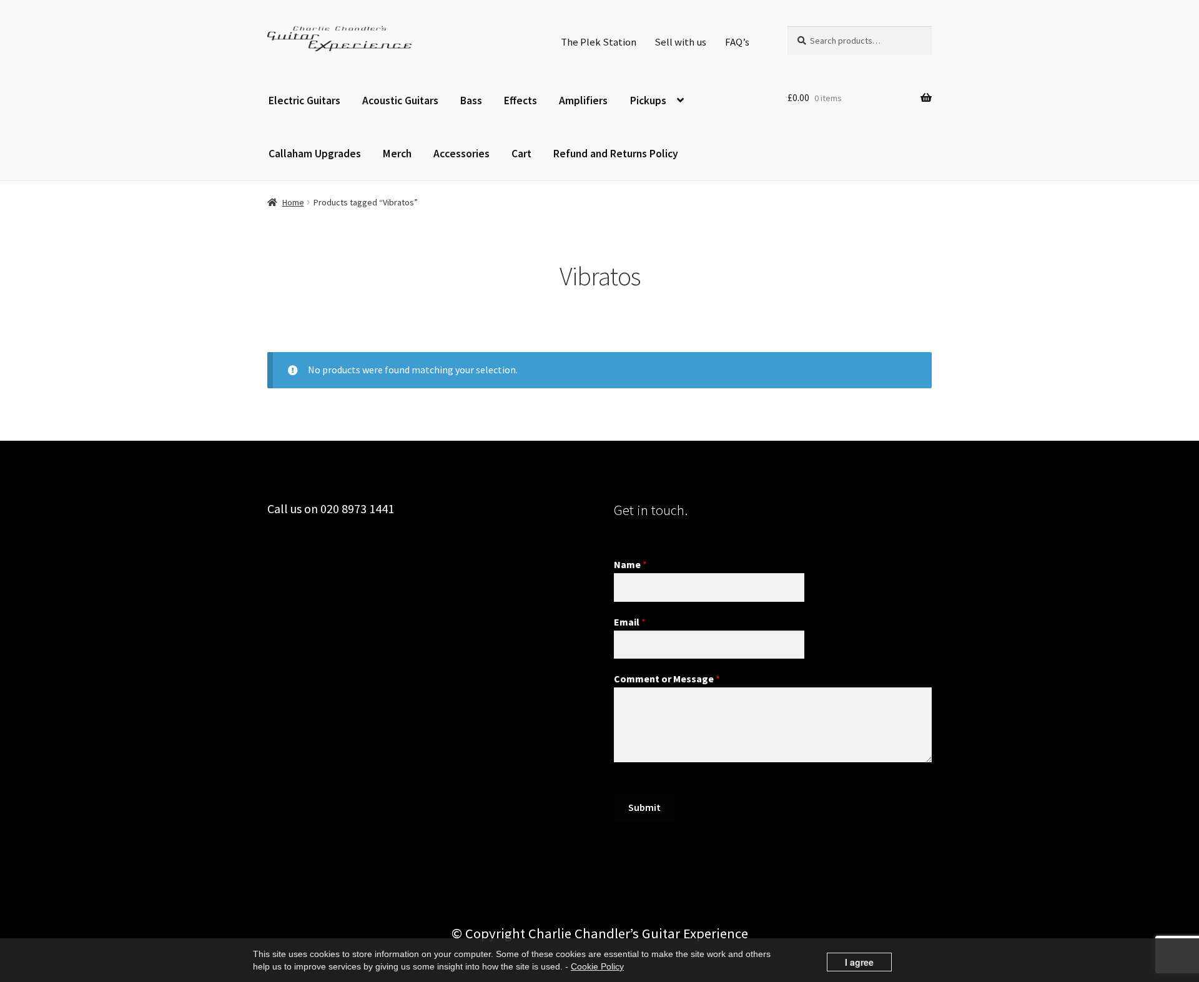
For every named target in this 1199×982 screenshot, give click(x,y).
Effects (520, 100)
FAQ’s (737, 42)
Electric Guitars (304, 100)
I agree (859, 962)
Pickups (648, 100)
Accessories (461, 153)
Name (630, 564)
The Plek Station (598, 42)
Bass (471, 100)
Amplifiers (583, 100)
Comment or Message (667, 678)
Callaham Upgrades (315, 153)
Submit (644, 807)
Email (630, 622)
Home (293, 202)
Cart (521, 153)
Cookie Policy (597, 966)
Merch (397, 153)
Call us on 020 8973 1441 (330, 508)
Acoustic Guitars (400, 100)
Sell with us (680, 42)
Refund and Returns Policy (615, 153)
